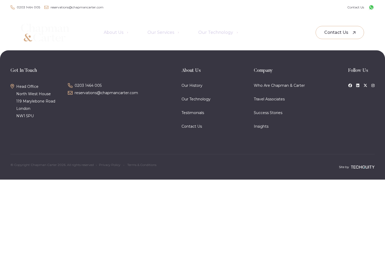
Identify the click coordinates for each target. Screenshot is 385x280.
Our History (192, 85)
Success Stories (268, 112)
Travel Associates (269, 99)
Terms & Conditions (141, 165)
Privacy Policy (109, 165)
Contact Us (192, 126)
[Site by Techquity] (363, 167)
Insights (261, 126)
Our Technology (196, 99)
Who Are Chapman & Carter (279, 85)
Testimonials (193, 112)
